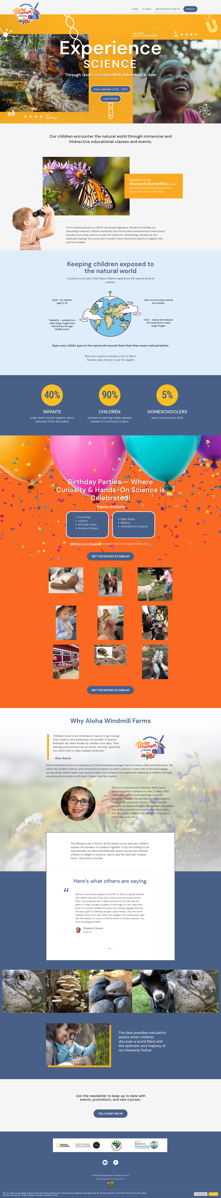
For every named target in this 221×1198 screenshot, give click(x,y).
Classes (146, 9)
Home (135, 9)
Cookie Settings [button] (200, 1194)
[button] (73, 918)
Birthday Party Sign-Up (168, 9)
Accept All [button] (213, 1194)
